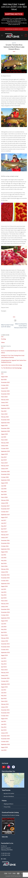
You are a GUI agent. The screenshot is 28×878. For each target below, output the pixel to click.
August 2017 (4, 517)
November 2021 (5, 419)
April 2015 (4, 598)
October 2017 (5, 511)
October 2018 (5, 477)
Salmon (14, 42)
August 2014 (4, 620)
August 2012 (4, 687)
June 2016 (3, 557)
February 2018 (5, 500)
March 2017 (4, 531)
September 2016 (5, 549)
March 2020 (4, 439)
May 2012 (3, 695)
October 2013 (5, 649)
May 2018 (3, 491)
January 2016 (4, 572)
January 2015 (4, 606)
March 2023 (4, 396)
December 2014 (5, 609)
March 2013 (4, 669)
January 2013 (4, 675)
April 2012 (4, 698)
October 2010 (5, 741)
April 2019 (4, 460)
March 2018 (4, 497)
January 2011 (4, 733)
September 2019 (5, 451)
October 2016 (5, 546)
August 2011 (4, 718)
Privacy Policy (7, 807)
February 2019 (5, 465)
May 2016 (3, 560)
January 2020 (4, 445)
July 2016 (3, 554)
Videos (3, 342)
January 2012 (4, 707)
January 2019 (4, 468)
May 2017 (3, 526)
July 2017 (3, 520)
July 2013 (3, 658)
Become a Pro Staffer (9, 793)
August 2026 (4, 376)
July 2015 (3, 589)
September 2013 (5, 652)
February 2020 (5, 442)
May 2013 (3, 664)
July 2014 (3, 623)
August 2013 (4, 655)
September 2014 (5, 618)
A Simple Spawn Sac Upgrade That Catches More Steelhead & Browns (13, 361)
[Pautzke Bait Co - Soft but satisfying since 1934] (12, 35)
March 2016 (4, 566)
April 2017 (4, 529)
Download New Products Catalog (10, 815)
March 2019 (4, 462)
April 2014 (4, 632)
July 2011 (3, 721)
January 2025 (4, 388)
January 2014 (4, 641)
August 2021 (4, 425)
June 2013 (3, 661)
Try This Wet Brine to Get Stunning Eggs (11, 368)
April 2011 (4, 730)
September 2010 (5, 744)
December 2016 (5, 540)
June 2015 (3, 592)
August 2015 (4, 586)
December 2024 (5, 391)
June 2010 (3, 750)
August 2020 (4, 434)
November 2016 (5, 543)
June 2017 (3, 523)
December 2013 (5, 643)
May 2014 (3, 629)
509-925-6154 (6, 853)
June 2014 (3, 626)
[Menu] (2, 35)
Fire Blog (3, 339)
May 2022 (3, 411)
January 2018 (4, 503)
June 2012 (3, 692)
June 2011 (3, 724)
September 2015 (5, 583)
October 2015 (5, 580)
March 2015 (4, 600)
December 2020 (5, 428)
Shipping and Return (8, 804)
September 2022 (5, 408)
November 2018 (5, 474)
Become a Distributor (9, 796)
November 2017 (5, 508)
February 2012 (5, 704)
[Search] (21, 35)
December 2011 (5, 710)
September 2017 (5, 514)
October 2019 (5, 448)
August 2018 (4, 483)
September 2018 (5, 480)
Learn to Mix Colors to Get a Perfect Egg (11, 365)
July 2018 (3, 485)
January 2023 (4, 402)
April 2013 (4, 666)
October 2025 (5, 385)
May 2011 (3, 727)
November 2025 (5, 382)
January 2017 (4, 537)
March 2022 (4, 414)
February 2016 (5, 569)
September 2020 (5, 431)
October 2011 (5, 715)
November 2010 (5, 738)
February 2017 (5, 534)
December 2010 (5, 735)
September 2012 (5, 684)
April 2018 (4, 494)
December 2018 (5, 471)
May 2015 (3, 595)
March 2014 (4, 635)
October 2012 (5, 681)
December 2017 (5, 506)
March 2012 (4, 701)
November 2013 (5, 646)
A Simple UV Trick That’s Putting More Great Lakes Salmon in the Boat (12, 356)
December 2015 (5, 575)
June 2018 (3, 488)
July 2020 (3, 437)
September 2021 (5, 422)
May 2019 (3, 457)
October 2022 (5, 405)
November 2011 (5, 712)
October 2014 (5, 615)
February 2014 (5, 638)
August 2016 (4, 552)
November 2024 (5, 394)
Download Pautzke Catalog (10, 812)
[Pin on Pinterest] (15, 320)
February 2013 (5, 672)
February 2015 (5, 603)
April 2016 (4, 563)
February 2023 (5, 399)
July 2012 (3, 689)
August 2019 (4, 454)
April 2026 (4, 379)
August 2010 (4, 747)
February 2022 (5, 416)
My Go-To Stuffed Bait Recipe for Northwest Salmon (12, 351)
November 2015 (5, 577)
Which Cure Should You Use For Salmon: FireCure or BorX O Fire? (20, 325)
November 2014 (5, 612)
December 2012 (5, 678)
